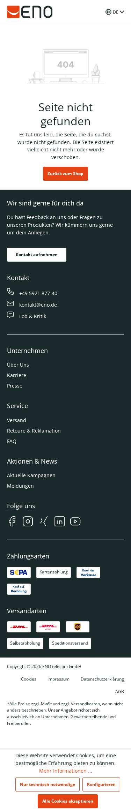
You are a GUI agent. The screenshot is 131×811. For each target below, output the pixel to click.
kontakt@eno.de (38, 304)
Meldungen (20, 485)
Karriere (16, 375)
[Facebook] (12, 522)
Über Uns (18, 364)
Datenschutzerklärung (102, 679)
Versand (16, 420)
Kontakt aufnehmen (37, 254)
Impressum (59, 679)
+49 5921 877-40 (38, 293)
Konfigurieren (101, 784)
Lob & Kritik (32, 316)
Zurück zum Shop (65, 174)
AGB (119, 691)
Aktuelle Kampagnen (31, 475)
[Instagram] (28, 522)
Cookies (28, 679)
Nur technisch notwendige (47, 784)
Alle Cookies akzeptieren (67, 801)
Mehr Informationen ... (65, 770)
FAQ (11, 441)
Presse (14, 385)
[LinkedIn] (59, 522)
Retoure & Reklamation (34, 430)
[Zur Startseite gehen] (29, 12)
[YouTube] (75, 522)
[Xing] (44, 522)
